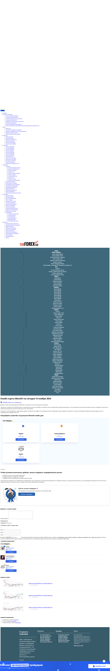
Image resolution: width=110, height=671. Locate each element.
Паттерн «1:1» (11, 171)
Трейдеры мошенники (11, 122)
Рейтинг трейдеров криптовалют (14, 124)
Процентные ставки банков (12, 233)
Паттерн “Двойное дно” (13, 169)
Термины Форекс (10, 236)
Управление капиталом (11, 187)
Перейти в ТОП (101, 666)
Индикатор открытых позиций (13, 225)
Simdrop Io (16, 620)
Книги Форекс (9, 234)
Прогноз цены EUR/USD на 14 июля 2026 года (40, 583)
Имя (2, 530)
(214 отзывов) (21, 456)
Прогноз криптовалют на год (12, 163)
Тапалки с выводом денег (12, 132)
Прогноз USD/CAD (10, 152)
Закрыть (3, 110)
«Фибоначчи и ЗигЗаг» (11, 211)
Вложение (3, 537)
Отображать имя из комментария (9, 525)
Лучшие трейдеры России (12, 117)
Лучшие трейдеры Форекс (12, 115)
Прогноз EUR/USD (10, 146)
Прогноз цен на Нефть (11, 159)
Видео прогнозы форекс (11, 232)
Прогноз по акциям (10, 162)
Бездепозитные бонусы (11, 139)
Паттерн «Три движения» (14, 180)
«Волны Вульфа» (9, 195)
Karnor (21, 454)
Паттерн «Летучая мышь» (14, 173)
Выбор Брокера (9, 136)
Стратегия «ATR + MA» (11, 201)
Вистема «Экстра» (10, 197)
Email (2, 532)
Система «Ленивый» (10, 206)
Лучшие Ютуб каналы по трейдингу (14, 118)
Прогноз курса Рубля (11, 157)
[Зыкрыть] (104, 661)
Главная (5, 113)
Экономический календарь (12, 223)
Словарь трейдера (63, 637)
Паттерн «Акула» (12, 178)
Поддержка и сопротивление (13, 184)
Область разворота (10, 191)
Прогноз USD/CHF (10, 149)
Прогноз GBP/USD (10, 148)
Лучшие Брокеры (10, 138)
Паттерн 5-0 (11, 177)
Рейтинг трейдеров (7, 114)
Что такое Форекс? (45, 635)
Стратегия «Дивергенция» (12, 209)
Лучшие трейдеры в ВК (11, 120)
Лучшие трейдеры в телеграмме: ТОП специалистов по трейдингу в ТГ (22, 125)
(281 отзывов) (59, 436)
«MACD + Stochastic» (10, 205)
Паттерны (8, 166)
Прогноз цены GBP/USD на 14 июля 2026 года (40, 595)
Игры (4, 127)
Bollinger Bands (11, 219)
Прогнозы (5, 145)
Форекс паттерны (63, 639)
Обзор (11, 552)
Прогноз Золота (9, 156)
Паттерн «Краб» (12, 174)
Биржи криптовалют (10, 142)
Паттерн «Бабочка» (12, 176)
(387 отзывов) (21, 436)
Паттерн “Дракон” (12, 170)
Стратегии (5, 194)
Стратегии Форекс (10, 230)
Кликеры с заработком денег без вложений (16, 131)
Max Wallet (18, 622)
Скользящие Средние (13, 213)
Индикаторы (9, 212)
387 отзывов (11, 548)
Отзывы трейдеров (10, 141)
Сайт (2, 535)
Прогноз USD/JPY (10, 150)
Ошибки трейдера (10, 188)
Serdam (21, 433)
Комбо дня (8, 128)
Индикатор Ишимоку (13, 220)
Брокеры (5, 135)
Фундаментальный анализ (12, 185)
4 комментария (35, 585)
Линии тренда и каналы (11, 183)
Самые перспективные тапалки (13, 134)
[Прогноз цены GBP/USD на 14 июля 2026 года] (13, 596)
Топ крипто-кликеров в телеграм (13, 129)
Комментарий (4, 518)
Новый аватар (4, 521)
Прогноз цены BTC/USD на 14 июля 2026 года (40, 607)
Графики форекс (9, 226)
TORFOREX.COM (6, 402)
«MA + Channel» (9, 199)
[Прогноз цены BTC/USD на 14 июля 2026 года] (13, 608)
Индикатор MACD (12, 218)
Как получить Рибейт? (11, 143)
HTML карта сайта (78, 645)
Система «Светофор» (10, 202)
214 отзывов (11, 566)
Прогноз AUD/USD (10, 155)
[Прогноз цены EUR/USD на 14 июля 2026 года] (13, 584)
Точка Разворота (59, 433)
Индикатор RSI (11, 216)
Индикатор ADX (12, 215)
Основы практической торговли (13, 192)
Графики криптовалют (11, 227)
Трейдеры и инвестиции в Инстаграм (15, 121)
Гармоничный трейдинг (11, 190)
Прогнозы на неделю (11, 160)
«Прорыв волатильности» (12, 208)
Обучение (5, 164)
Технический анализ (10, 181)
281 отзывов (11, 557)
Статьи (7, 237)
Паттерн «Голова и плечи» (14, 167)
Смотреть (22, 439)
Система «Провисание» (11, 204)
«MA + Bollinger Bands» (11, 198)
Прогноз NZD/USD (10, 153)
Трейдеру (5, 222)
